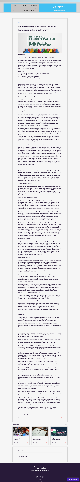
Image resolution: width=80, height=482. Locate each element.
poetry (36, 14)
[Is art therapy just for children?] (21, 431)
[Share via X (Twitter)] (21, 414)
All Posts (14, 14)
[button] (66, 14)
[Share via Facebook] (18, 414)
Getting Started (21, 14)
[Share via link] (27, 414)
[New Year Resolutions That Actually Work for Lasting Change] (40, 431)
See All (66, 424)
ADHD (41, 14)
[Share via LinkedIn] (24, 414)
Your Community (29, 14)
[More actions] (61, 23)
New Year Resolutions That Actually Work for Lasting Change (39, 438)
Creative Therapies (59, 6)
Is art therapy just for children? (19, 438)
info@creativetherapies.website (59, 10)
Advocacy (47, 14)
